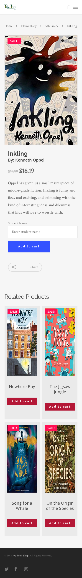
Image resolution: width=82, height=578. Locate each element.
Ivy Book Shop (20, 555)
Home (9, 26)
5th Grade (52, 26)
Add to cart (29, 246)
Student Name (17, 223)
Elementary (29, 26)
